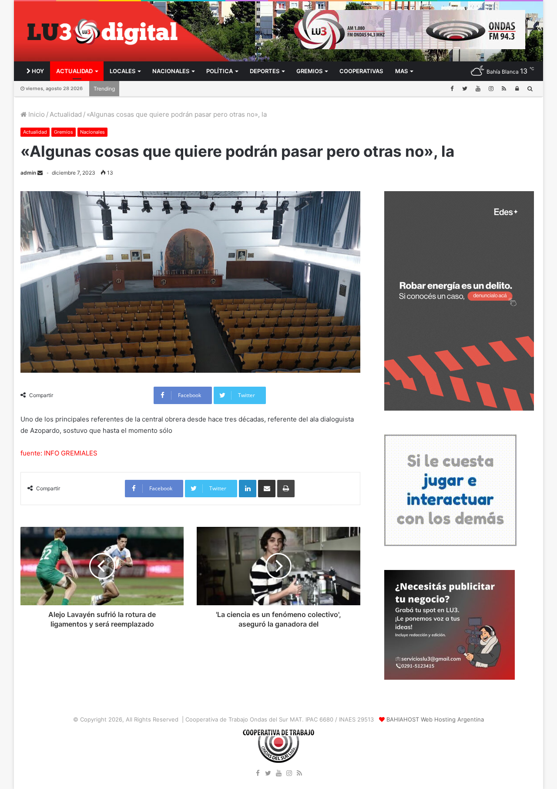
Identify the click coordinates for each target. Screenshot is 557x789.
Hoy (37, 70)
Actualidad (74, 70)
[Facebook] (451, 88)
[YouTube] (477, 88)
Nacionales (170, 70)
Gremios (309, 70)
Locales (122, 70)
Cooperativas (361, 70)
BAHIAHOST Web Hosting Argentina (435, 719)
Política (219, 70)
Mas (401, 70)
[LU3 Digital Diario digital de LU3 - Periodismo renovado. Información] (102, 31)
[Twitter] (464, 88)
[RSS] (503, 88)
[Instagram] (490, 88)
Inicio (36, 114)
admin (28, 172)
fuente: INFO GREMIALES (58, 453)
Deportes (264, 70)
